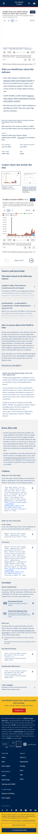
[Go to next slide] (31, 261)
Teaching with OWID (8, 784)
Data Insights (6, 766)
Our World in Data (19, 3)
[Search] (29, 3)
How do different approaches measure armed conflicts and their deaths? (20, 64)
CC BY (4, 59)
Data (3, 761)
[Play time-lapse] (4, 52)
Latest (4, 775)
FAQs (9, 738)
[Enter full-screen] (33, 59)
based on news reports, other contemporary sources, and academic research (19, 98)
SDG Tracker (6, 780)
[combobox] (29, 3)
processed (21, 137)
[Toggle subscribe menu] (34, 3)
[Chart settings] (33, 210)
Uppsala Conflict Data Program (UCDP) (18, 81)
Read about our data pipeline (11, 365)
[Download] (25, 59)
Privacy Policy (16, 820)
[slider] (14, 52)
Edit (33, 20)
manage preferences (29, 820)
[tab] (5, 20)
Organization (24, 761)
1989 (9, 52)
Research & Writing (8, 793)
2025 (32, 52)
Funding (22, 766)
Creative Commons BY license (15, 458)
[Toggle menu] (4, 3)
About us (23, 757)
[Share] (29, 59)
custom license (18, 731)
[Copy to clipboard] (30, 488)
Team (21, 770)
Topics (4, 757)
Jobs (21, 775)
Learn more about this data (23, 56)
